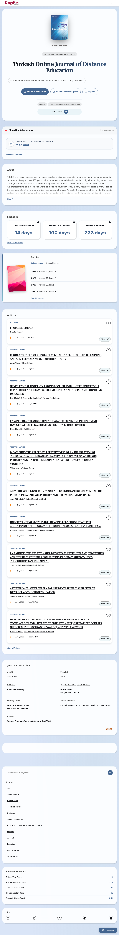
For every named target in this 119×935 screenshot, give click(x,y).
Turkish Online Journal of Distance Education (59, 67)
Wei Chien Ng (29, 429)
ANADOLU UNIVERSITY (65, 54)
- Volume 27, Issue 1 (43, 285)
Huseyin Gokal (15, 565)
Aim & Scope (13, 794)
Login (109, 3)
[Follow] (66, 112)
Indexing (11, 844)
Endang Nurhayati (32, 530)
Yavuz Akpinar (15, 363)
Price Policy (12, 800)
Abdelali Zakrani (32, 499)
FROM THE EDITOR (21, 327)
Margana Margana (47, 530)
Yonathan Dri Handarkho (32, 398)
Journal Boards (14, 807)
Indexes (10, 831)
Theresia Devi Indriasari (51, 398)
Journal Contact (14, 856)
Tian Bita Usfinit (16, 398)
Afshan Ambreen (16, 468)
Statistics (11, 813)
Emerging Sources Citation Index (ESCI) (65, 104)
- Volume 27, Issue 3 (43, 271)
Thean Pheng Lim (16, 429)
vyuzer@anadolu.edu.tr (18, 708)
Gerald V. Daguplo (47, 631)
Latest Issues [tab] (37, 263)
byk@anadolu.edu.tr (69, 692)
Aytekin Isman (27, 565)
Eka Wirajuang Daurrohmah (20, 596)
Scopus (42, 104)
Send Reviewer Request (67, 92)
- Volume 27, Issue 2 (43, 278)
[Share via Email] (111, 918)
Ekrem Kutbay (27, 363)
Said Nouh (42, 499)
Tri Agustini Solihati (17, 530)
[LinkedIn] (85, 918)
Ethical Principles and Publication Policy (24, 825)
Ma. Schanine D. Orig (32, 631)
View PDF (105, 339)
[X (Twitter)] (59, 918)
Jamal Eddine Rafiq (17, 499)
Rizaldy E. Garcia (16, 631)
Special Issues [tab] (52, 263)
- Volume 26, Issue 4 (43, 291)
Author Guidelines (15, 819)
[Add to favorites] (108, 323)
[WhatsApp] (34, 918)
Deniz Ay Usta (38, 565)
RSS (110, 729)
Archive (10, 838)
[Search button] (110, 772)
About (10, 788)
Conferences (13, 850)
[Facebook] (8, 918)
